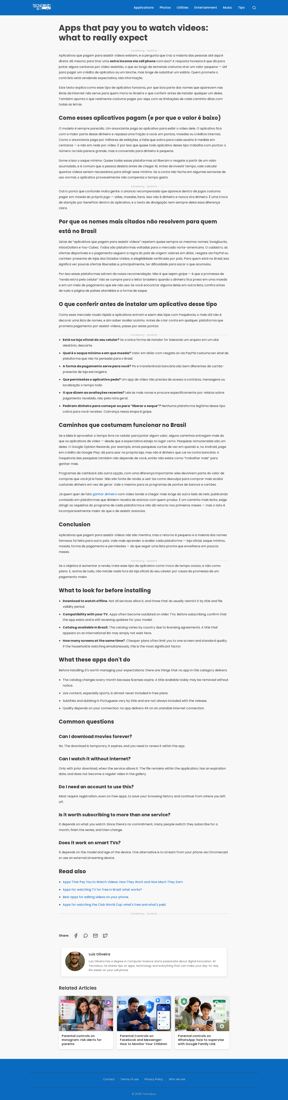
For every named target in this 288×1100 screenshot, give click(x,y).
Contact (109, 1079)
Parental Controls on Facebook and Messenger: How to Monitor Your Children (143, 1040)
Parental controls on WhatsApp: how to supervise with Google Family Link (201, 1040)
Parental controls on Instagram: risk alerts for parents (82, 1040)
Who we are (177, 1079)
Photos (165, 7)
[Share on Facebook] (76, 936)
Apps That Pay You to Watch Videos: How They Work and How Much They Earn (123, 882)
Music (227, 7)
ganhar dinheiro (105, 494)
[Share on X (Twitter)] (105, 936)
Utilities (182, 7)
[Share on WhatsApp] (86, 936)
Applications (144, 7)
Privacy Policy (154, 1079)
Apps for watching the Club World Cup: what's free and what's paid (114, 904)
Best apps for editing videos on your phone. (96, 897)
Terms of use (129, 1079)
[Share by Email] (95, 936)
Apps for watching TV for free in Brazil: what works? (102, 889)
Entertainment (205, 7)
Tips (241, 7)
